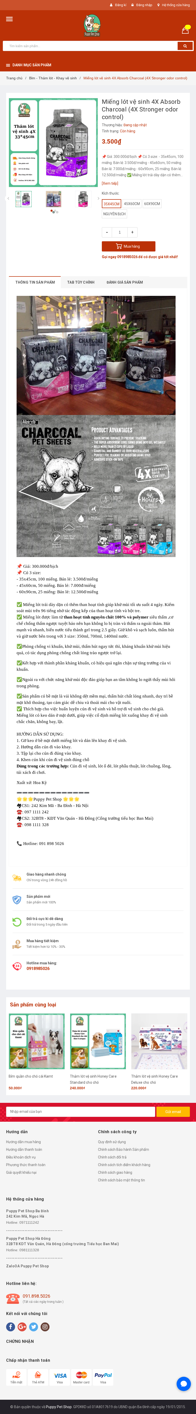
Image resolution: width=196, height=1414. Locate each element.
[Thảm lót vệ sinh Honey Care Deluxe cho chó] (98, 1041)
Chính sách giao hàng (115, 1172)
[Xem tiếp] (110, 183)
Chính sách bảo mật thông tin (121, 1180)
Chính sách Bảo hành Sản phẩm (123, 1149)
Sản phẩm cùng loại (33, 1005)
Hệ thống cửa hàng (176, 5)
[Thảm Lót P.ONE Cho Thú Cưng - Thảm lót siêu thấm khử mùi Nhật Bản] (159, 1041)
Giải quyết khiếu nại (21, 1172)
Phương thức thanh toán (25, 1165)
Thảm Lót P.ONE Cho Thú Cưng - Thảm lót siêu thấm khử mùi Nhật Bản (158, 1082)
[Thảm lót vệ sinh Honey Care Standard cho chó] (37, 1041)
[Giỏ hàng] (187, 30)
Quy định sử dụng (112, 1142)
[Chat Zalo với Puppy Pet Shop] (184, 1384)
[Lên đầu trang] (184, 1399)
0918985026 (127, 257)
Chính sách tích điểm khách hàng (124, 1165)
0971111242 (29, 1222)
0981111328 (29, 1250)
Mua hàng (132, 246)
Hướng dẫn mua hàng (23, 1142)
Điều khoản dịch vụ (21, 1157)
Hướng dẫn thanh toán (24, 1149)
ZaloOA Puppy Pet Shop (27, 1266)
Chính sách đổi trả (112, 1157)
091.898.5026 (36, 1296)
